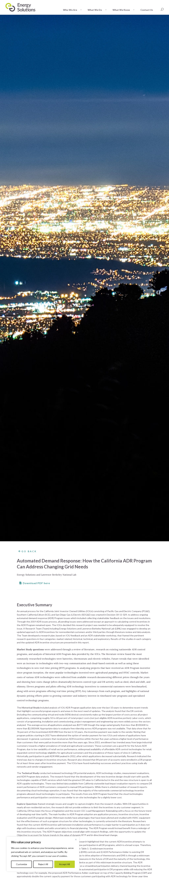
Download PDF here (36, 583)
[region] (43, 854)
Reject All (43, 864)
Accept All (64, 864)
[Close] (76, 839)
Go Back (29, 551)
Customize (21, 864)
